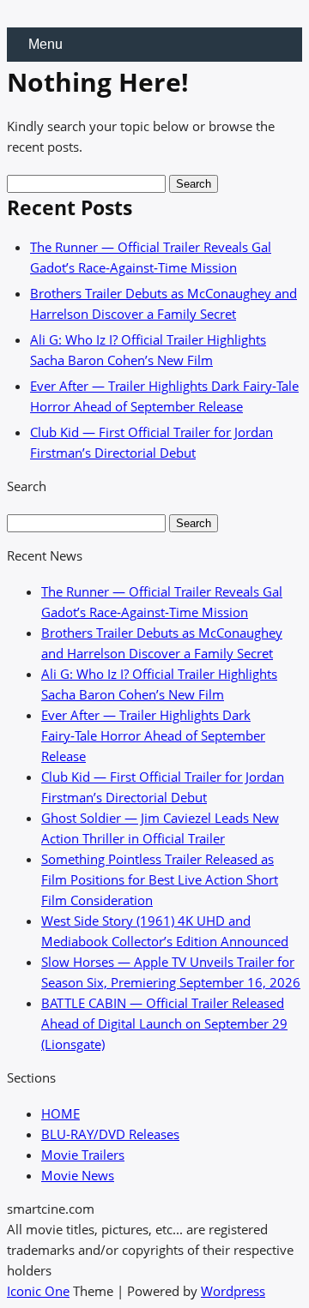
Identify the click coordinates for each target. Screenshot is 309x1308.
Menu (45, 44)
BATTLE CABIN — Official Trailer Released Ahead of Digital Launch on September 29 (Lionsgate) (164, 1023)
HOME (60, 1113)
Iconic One (38, 1290)
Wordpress (233, 1290)
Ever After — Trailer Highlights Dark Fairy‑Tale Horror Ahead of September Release (153, 735)
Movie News (77, 1175)
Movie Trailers (82, 1154)
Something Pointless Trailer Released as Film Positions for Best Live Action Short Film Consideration (159, 879)
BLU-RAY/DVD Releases (110, 1134)
